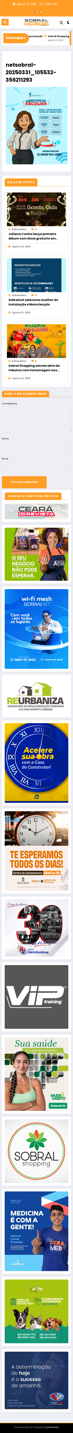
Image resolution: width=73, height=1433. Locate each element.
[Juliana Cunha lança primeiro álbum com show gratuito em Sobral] (36, 209)
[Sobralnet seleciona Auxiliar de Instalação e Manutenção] (36, 275)
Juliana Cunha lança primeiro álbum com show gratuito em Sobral (32, 236)
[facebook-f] (32, 11)
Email (5, 458)
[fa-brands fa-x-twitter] (36, 11)
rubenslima (19, 229)
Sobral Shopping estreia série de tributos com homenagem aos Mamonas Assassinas (34, 368)
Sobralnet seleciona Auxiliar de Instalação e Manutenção (33, 302)
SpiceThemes (52, 1427)
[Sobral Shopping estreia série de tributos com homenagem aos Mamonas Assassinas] (36, 340)
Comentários (9, 403)
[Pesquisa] (61, 22)
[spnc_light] (68, 23)
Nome (5, 438)
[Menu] (5, 22)
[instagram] (41, 11)
